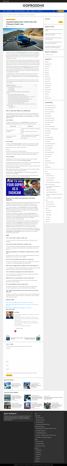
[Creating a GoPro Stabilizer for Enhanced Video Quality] (27, 385)
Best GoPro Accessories (50, 177)
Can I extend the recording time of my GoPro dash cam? (19, 100)
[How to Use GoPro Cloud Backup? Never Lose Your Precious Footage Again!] (7, 405)
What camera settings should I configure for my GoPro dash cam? (20, 99)
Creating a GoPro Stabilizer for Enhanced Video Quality (36, 385)
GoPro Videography (49, 145)
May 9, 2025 (14, 400)
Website (7, 369)
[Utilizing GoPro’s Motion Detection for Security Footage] (7, 398)
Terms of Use (48, 212)
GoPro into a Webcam (50, 204)
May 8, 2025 (34, 400)
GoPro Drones (47, 141)
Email (7, 365)
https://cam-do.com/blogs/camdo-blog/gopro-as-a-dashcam (18, 307)
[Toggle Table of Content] (35, 85)
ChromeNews (46, 464)
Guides (27, 11)
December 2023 (48, 83)
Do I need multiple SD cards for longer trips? (17, 102)
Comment (8, 348)
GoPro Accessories (48, 154)
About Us (33, 11)
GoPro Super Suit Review (50, 189)
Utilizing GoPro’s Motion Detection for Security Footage (16, 398)
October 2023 (47, 87)
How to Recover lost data (50, 206)
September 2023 (48, 89)
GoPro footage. (48, 130)
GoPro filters (47, 124)
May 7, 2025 (46, 399)
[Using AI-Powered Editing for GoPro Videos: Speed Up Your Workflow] (27, 398)
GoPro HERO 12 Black (49, 122)
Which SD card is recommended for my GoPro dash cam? (19, 101)
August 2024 (47, 66)
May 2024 (47, 72)
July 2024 (47, 68)
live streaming (48, 113)
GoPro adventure (48, 116)
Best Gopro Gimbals (49, 180)
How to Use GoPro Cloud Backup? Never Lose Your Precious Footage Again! (16, 405)
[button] (56, 11)
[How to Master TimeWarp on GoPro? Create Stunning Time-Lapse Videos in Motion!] (27, 405)
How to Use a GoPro (50, 201)
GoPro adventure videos (49, 118)
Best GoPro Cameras (50, 175)
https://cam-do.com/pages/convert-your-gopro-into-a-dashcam (19, 302)
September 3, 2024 (35, 408)
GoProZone (33, 5)
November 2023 (48, 85)
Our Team (48, 217)
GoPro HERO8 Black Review (51, 192)
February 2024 (48, 79)
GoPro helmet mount (49, 109)
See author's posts (19, 328)
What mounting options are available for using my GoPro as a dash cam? (22, 96)
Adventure (47, 135)
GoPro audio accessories (49, 120)
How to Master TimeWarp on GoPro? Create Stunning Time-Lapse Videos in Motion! (37, 406)
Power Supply (11, 89)
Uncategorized (48, 167)
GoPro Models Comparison (50, 143)
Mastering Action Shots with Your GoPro (16, 385)
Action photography (49, 137)
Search (47, 19)
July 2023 (47, 93)
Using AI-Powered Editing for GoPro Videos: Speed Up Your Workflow (37, 398)
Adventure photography (49, 111)
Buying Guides (9, 11)
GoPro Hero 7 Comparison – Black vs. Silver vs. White (46, 435)
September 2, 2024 (55, 408)
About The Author (12, 106)
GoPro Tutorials (48, 150)
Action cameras (48, 133)
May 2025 (47, 61)
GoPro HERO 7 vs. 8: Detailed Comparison (54, 197)
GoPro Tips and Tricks (49, 139)
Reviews (46, 158)
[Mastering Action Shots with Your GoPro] (7, 385)
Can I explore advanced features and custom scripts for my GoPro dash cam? (22, 103)
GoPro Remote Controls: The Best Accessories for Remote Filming (53, 398)
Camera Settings (12, 90)
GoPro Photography (49, 148)
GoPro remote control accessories (51, 128)
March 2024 (47, 76)
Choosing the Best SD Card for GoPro (53, 182)
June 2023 (47, 96)
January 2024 (47, 81)
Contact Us (39, 11)
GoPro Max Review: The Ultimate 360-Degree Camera (46, 428)
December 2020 (48, 98)
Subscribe (61, 11)
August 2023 (47, 91)
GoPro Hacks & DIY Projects (10, 19)
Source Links (9, 105)
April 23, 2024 (14, 387)
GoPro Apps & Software (49, 152)
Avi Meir (9, 26)
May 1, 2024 (13, 26)
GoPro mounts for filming (50, 126)
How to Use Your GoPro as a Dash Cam (14, 86)
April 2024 (47, 74)
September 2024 (48, 64)
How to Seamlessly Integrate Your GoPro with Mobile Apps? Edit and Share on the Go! (56, 406)
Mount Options (11, 87)
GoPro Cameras (48, 156)
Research (48, 219)
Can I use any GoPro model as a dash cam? (16, 94)
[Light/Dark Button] (54, 11)
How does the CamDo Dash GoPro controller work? (18, 95)
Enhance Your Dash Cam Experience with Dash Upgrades (18, 91)
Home (4, 11)
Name (7, 361)
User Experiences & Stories (50, 105)
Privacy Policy (48, 210)
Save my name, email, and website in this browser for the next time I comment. (22, 373)
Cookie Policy (48, 214)
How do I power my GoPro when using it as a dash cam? (19, 97)
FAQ (8, 93)
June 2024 (47, 70)
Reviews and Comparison (19, 11)
